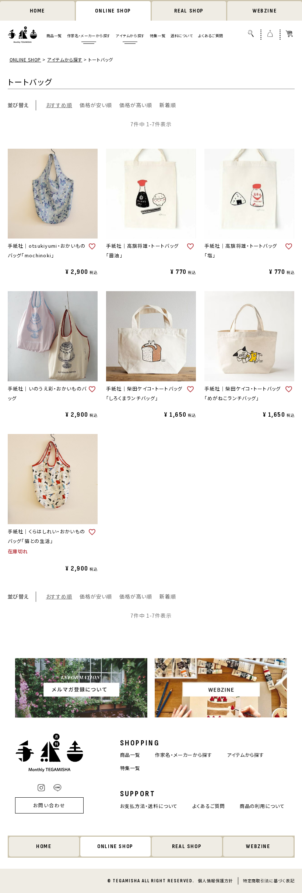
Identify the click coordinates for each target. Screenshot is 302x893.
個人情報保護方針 (215, 880)
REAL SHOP (189, 10)
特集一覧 (157, 35)
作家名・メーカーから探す (88, 35)
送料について (182, 35)
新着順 (167, 105)
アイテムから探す (130, 35)
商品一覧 (54, 35)
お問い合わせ (49, 805)
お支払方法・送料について (149, 805)
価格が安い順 (96, 105)
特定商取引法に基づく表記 (269, 880)
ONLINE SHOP (113, 10)
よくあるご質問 (210, 35)
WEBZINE (265, 10)
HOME (37, 10)
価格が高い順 (135, 105)
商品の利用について (262, 805)
